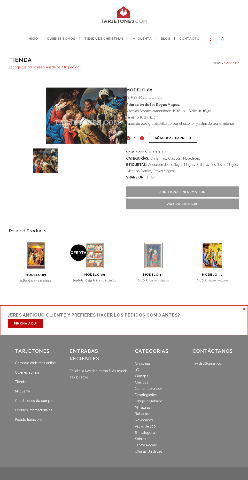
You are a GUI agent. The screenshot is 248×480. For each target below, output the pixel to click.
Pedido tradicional (29, 419)
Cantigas (141, 376)
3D (137, 370)
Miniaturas (142, 407)
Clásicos (174, 158)
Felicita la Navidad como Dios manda (99, 371)
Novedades (191, 158)
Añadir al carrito (173, 138)
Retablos (142, 414)
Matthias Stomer (139, 171)
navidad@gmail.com (209, 363)
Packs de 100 (145, 426)
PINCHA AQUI (26, 323)
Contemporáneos (149, 389)
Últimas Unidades (148, 451)
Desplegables (146, 395)
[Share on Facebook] (147, 177)
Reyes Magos (164, 171)
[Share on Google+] (153, 177)
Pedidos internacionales (33, 410)
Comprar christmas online (35, 363)
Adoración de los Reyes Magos (171, 165)
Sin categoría (145, 433)
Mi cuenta (22, 391)
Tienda (20, 382)
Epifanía (202, 165)
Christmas (158, 158)
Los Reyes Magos (223, 165)
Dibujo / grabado (148, 401)
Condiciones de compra (34, 401)
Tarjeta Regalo (146, 445)
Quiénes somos (27, 372)
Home (216, 63)
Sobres (140, 439)
